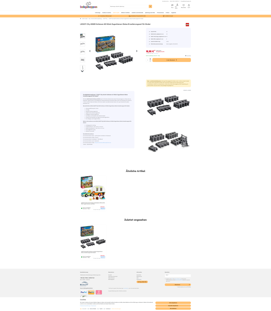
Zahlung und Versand (112, 276)
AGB (137, 278)
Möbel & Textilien (125, 12)
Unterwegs (97, 12)
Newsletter (139, 275)
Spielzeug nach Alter (150, 12)
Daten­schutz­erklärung (85, 305)
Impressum (139, 279)
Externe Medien (93, 308)
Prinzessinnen (160, 12)
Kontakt (110, 275)
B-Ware (167, 12)
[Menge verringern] (150, 61)
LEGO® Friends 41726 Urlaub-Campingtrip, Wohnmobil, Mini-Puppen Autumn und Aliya (93, 203)
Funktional (108, 308)
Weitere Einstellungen (116, 308)
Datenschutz (139, 276)
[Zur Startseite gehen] (80, 18)
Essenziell (84, 308)
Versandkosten (155, 53)
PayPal (101, 308)
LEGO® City (105, 18)
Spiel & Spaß (116, 12)
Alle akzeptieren (173, 302)
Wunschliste (188, 55)
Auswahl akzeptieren (173, 305)
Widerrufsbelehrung (177, 278)
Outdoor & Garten (106, 12)
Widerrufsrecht (111, 278)
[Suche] (150, 6)
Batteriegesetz (111, 279)
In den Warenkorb (171, 60)
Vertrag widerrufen (142, 281)
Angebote (173, 12)
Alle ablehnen (173, 308)
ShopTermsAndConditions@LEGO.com (103, 142)
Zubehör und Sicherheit (137, 12)
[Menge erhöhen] (150, 59)
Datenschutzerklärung (179, 279)
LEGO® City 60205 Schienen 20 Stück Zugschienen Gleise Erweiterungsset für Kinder (91, 252)
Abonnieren (177, 284)
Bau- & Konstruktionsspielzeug (95, 18)
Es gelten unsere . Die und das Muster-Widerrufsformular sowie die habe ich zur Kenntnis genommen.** (178, 280)
